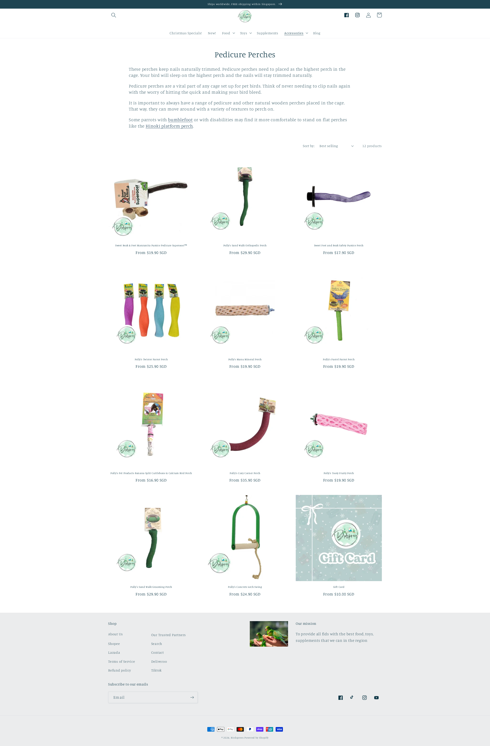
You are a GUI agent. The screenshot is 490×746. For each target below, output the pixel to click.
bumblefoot (180, 119)
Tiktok (156, 670)
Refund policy (119, 670)
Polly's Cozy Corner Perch (245, 473)
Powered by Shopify (256, 737)
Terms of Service (121, 661)
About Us (115, 634)
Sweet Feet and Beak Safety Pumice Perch (339, 245)
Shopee (114, 643)
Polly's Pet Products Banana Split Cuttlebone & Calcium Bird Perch (151, 473)
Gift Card (339, 586)
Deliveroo (159, 661)
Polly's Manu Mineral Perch (245, 359)
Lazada (114, 652)
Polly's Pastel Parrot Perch (338, 359)
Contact (157, 652)
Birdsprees (237, 737)
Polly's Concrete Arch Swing (245, 586)
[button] (113, 15)
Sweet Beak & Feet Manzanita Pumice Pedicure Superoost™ (151, 245)
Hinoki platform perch (169, 126)
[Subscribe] (192, 697)
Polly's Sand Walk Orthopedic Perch (245, 245)
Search (156, 643)
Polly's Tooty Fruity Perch (339, 473)
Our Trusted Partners (168, 635)
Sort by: (308, 146)
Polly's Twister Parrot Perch (151, 359)
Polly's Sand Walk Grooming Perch (151, 586)
